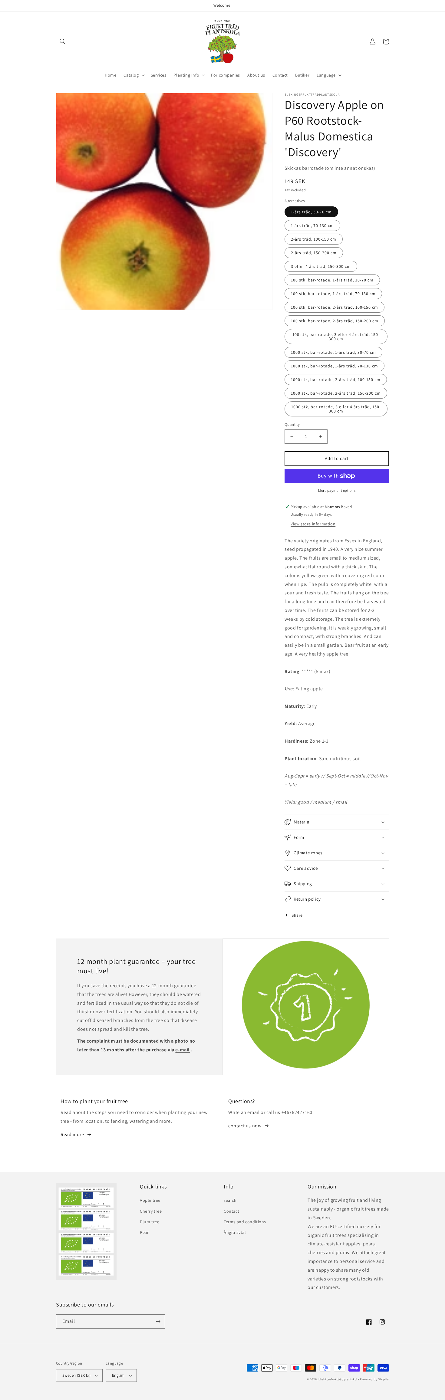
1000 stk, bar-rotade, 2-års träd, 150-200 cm (336, 393)
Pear (144, 1232)
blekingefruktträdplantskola (338, 1379)
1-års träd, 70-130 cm (312, 225)
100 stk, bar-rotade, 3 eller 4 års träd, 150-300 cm (336, 336)
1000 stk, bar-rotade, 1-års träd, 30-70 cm (333, 352)
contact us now (244, 1125)
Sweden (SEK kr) (76, 1375)
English (118, 1375)
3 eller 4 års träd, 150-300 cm (321, 266)
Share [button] (297, 915)
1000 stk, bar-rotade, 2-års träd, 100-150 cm (336, 379)
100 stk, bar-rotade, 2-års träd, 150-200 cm (334, 321)
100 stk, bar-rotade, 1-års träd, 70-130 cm (333, 293)
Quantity (292, 424)
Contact (231, 1211)
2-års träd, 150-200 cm (314, 252)
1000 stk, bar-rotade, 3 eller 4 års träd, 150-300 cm (336, 409)
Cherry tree (151, 1211)
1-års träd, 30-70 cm (311, 212)
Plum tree (149, 1221)
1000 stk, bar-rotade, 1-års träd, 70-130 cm (334, 366)
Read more (72, 1134)
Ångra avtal (235, 1232)
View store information (313, 524)
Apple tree (150, 1200)
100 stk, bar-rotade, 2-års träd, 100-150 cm (334, 307)
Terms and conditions (245, 1221)
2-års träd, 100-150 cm (313, 239)
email (253, 1112)
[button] (62, 41)
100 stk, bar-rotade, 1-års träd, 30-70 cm (332, 280)
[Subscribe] (158, 1321)
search (230, 1200)
